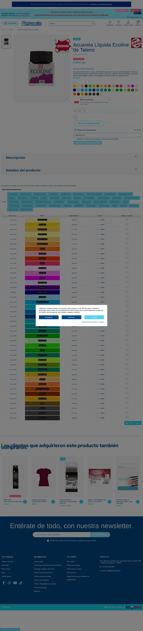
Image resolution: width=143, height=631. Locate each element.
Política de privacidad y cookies (93, 322)
